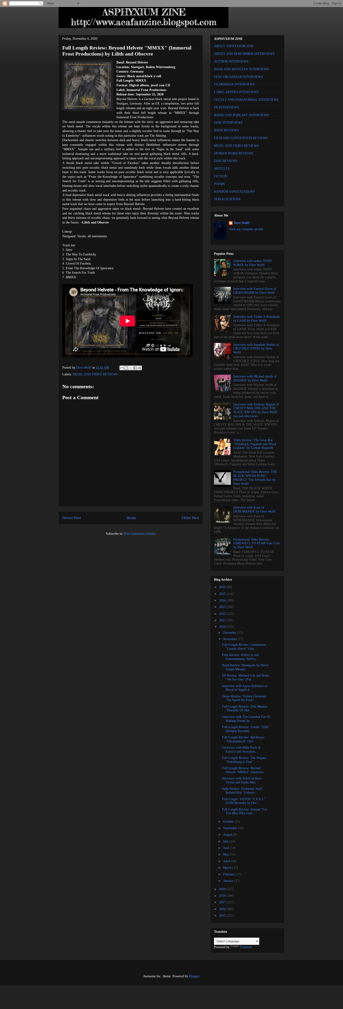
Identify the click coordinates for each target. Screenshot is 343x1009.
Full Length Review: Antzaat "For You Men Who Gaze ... (244, 811)
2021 (223, 620)
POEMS (219, 184)
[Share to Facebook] (135, 368)
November (230, 639)
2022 (223, 613)
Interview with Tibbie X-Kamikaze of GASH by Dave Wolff (256, 318)
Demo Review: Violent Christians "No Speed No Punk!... (244, 698)
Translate (246, 947)
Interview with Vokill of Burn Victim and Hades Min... (242, 780)
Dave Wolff (241, 223)
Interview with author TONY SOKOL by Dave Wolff (252, 263)
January (228, 881)
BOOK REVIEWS (226, 130)
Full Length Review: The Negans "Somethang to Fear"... (244, 760)
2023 (223, 607)
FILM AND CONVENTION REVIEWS (241, 138)
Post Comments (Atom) (139, 533)
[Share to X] (130, 368)
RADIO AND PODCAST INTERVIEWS (241, 115)
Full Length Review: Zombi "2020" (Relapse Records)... (246, 729)
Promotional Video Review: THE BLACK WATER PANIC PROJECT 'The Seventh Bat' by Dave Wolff (255, 477)
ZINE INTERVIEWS (228, 122)
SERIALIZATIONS (227, 199)
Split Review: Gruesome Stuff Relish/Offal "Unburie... (242, 790)
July (226, 841)
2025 (223, 594)
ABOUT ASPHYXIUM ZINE (234, 46)
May (226, 854)
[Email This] (121, 368)
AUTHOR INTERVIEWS (231, 61)
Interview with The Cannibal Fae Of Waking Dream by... (246, 719)
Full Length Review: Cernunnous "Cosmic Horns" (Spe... (244, 646)
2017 (223, 902)
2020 (223, 626)
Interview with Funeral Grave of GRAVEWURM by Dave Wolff (254, 290)
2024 (223, 600)
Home (131, 518)
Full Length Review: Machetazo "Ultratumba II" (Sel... (243, 739)
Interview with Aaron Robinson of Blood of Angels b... (244, 688)
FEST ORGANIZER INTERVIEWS (238, 77)
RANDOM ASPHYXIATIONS (234, 191)
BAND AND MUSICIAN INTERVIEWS (241, 69)
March (227, 867)
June (226, 848)
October (228, 821)
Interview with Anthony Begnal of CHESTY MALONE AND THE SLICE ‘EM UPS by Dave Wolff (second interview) (256, 410)
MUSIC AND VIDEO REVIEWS (95, 374)
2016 (223, 909)
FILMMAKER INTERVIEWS (234, 84)
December (230, 632)
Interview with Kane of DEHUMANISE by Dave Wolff (254, 509)
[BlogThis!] (126, 368)
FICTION (220, 176)
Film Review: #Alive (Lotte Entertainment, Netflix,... (240, 657)
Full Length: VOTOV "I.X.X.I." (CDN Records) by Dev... (244, 801)
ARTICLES (222, 168)
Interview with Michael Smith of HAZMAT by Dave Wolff (255, 378)
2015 (223, 915)
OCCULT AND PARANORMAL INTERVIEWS (246, 99)
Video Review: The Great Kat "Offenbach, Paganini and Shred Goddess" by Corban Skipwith (254, 444)
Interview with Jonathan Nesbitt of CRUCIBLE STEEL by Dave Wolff (256, 348)
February (229, 874)
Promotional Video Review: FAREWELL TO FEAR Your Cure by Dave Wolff (256, 543)
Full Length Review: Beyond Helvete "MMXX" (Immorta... (244, 770)
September (230, 828)
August (228, 834)
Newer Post (71, 518)
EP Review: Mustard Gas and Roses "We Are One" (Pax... (245, 677)
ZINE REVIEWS (225, 161)
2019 (223, 889)
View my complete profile (246, 229)
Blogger (194, 976)
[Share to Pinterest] (139, 368)
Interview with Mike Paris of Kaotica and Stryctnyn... (241, 749)
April (227, 861)
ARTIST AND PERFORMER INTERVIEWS (244, 54)
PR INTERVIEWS (226, 107)
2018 (223, 895)
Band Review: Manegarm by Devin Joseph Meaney (245, 667)
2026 (223, 587)
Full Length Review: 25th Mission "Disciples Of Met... (244, 708)
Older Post (190, 518)
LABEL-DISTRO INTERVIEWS (236, 92)
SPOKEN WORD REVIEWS (233, 153)
